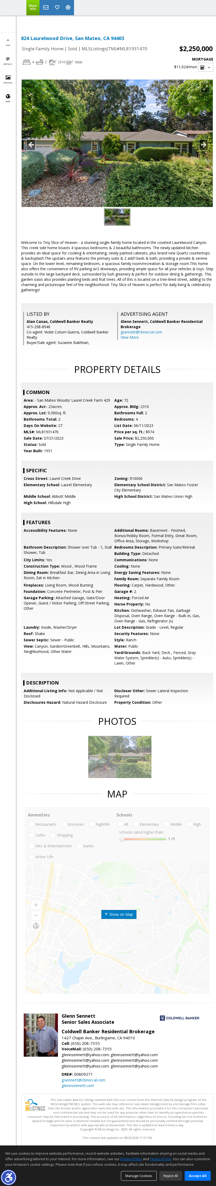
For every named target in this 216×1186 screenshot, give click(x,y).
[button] (8, 1177)
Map (8, 101)
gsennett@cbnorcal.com (141, 331)
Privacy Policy (131, 1159)
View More (130, 337)
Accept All (198, 1175)
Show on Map (120, 914)
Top (8, 45)
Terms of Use (160, 1159)
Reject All (171, 1175)
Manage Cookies (138, 1175)
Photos (7, 82)
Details (7, 63)
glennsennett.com (78, 1085)
